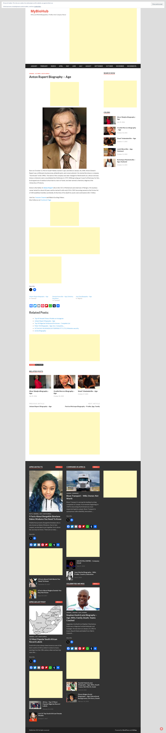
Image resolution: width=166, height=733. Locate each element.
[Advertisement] (103, 21)
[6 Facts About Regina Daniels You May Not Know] (32, 591)
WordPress (125, 730)
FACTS (31, 513)
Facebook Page (46, 200)
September (99, 66)
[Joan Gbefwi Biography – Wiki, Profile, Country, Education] (69, 572)
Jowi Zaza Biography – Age (84, 296)
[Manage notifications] (161, 728)
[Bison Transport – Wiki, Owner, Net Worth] (83, 491)
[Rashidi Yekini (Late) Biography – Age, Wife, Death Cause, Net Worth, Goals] (71, 683)
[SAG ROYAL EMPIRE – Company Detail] (70, 561)
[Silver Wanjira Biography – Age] (40, 389)
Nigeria (84, 612)
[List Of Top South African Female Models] (33, 714)
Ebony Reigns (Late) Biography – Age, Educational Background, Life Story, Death (89, 696)
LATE (79, 612)
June (74, 66)
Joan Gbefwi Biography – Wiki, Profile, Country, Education (85, 573)
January (34, 66)
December (131, 66)
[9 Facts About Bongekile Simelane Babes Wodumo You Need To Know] (46, 512)
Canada (68, 493)
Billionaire (39, 364)
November (120, 66)
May (67, 66)
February (44, 66)
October (109, 66)
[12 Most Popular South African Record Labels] (46, 635)
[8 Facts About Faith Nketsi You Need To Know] (33, 579)
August (88, 66)
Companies (75, 493)
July (80, 66)
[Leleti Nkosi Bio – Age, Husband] (110, 149)
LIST (36, 636)
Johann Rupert (48, 188)
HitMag (134, 730)
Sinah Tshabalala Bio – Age (88, 391)
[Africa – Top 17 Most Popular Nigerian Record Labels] (35, 702)
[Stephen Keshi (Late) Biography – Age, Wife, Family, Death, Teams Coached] (83, 611)
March (53, 66)
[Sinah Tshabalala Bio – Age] (89, 389)
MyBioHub (39, 11)
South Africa (45, 73)
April (61, 66)
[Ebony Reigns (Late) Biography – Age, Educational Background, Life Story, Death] (71, 694)
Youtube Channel (40, 197)
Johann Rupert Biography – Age (38, 296)
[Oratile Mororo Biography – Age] (65, 389)
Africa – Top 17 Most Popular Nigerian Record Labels (51, 704)
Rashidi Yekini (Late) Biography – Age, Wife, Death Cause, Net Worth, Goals (88, 685)
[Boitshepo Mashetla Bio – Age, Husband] (110, 160)
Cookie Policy (37, 6)
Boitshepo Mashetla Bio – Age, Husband (126, 161)
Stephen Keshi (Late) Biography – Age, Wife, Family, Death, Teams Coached (81, 618)
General (31, 73)
